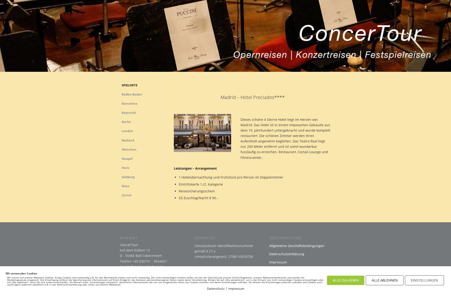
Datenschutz (216, 288)
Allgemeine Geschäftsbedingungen (296, 246)
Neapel (127, 158)
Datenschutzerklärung (286, 254)
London (127, 131)
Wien (126, 186)
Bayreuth (129, 112)
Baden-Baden (132, 94)
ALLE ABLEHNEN (385, 280)
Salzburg (128, 177)
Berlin (126, 122)
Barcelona (129, 103)
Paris (125, 168)
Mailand (128, 140)
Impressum (278, 262)
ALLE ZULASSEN (346, 280)
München (129, 149)
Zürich (127, 195)
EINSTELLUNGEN (424, 280)
